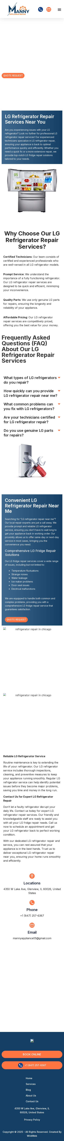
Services (31, 1084)
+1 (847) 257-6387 (32, 915)
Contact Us (32, 1101)
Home (29, 1078)
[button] (59, 9)
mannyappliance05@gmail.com (32, 938)
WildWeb (32, 1135)
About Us (31, 1095)
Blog (28, 1089)
